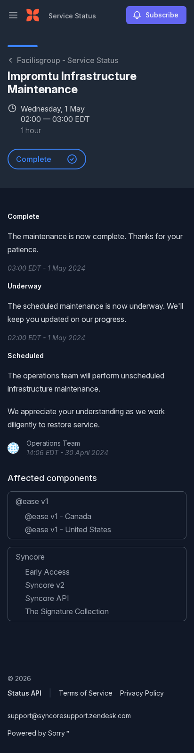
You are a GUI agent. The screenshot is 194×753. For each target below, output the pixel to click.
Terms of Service (86, 693)
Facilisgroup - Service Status (67, 60)
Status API (24, 693)
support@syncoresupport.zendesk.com (69, 716)
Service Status (72, 16)
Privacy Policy (142, 693)
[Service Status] (32, 15)
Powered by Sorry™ (38, 733)
